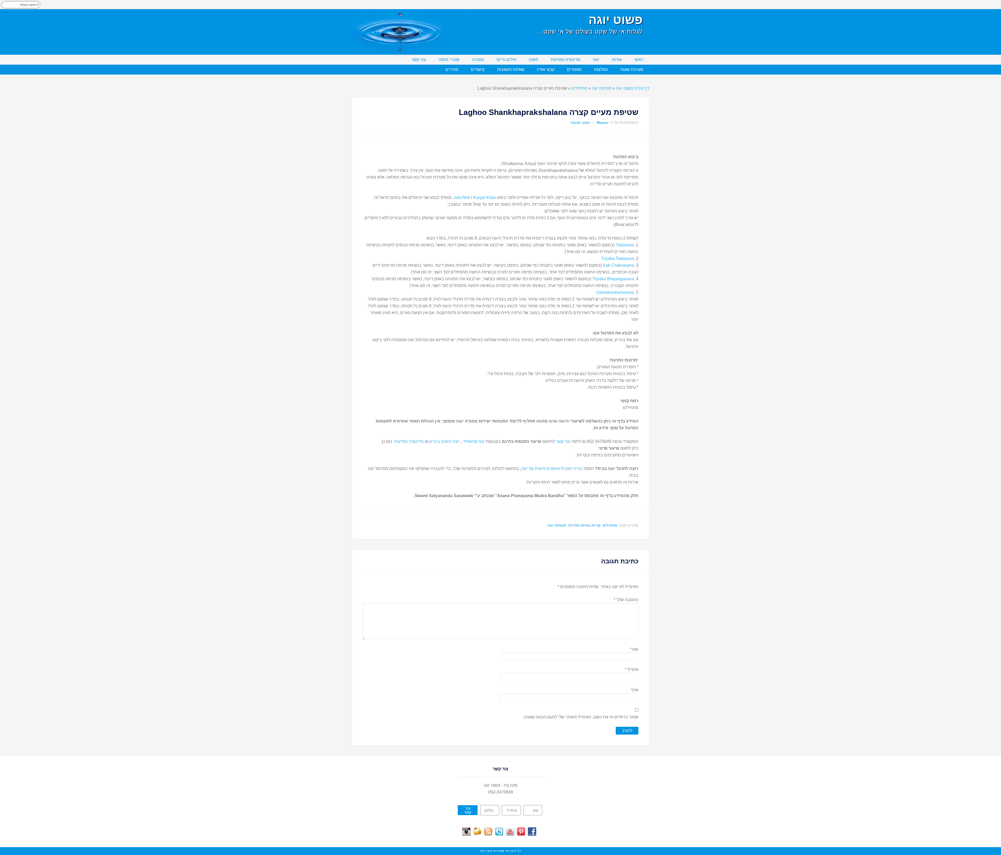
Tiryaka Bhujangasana (613, 279)
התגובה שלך (626, 599)
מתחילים (579, 88)
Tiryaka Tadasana (617, 258)
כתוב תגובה (580, 122)
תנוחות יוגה (602, 88)
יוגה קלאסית (474, 441)
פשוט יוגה (616, 20)
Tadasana (625, 245)
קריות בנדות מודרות (584, 525)
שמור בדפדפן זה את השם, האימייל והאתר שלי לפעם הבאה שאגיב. (580, 717)
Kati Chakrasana (618, 265)
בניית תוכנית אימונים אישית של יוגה (551, 468)
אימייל (631, 669)
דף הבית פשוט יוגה (632, 88)
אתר (634, 690)
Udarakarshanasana (615, 292)
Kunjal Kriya (484, 197)
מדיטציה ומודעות (409, 441)
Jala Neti (462, 197)
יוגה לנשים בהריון (444, 441)
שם (634, 649)
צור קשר (562, 441)
